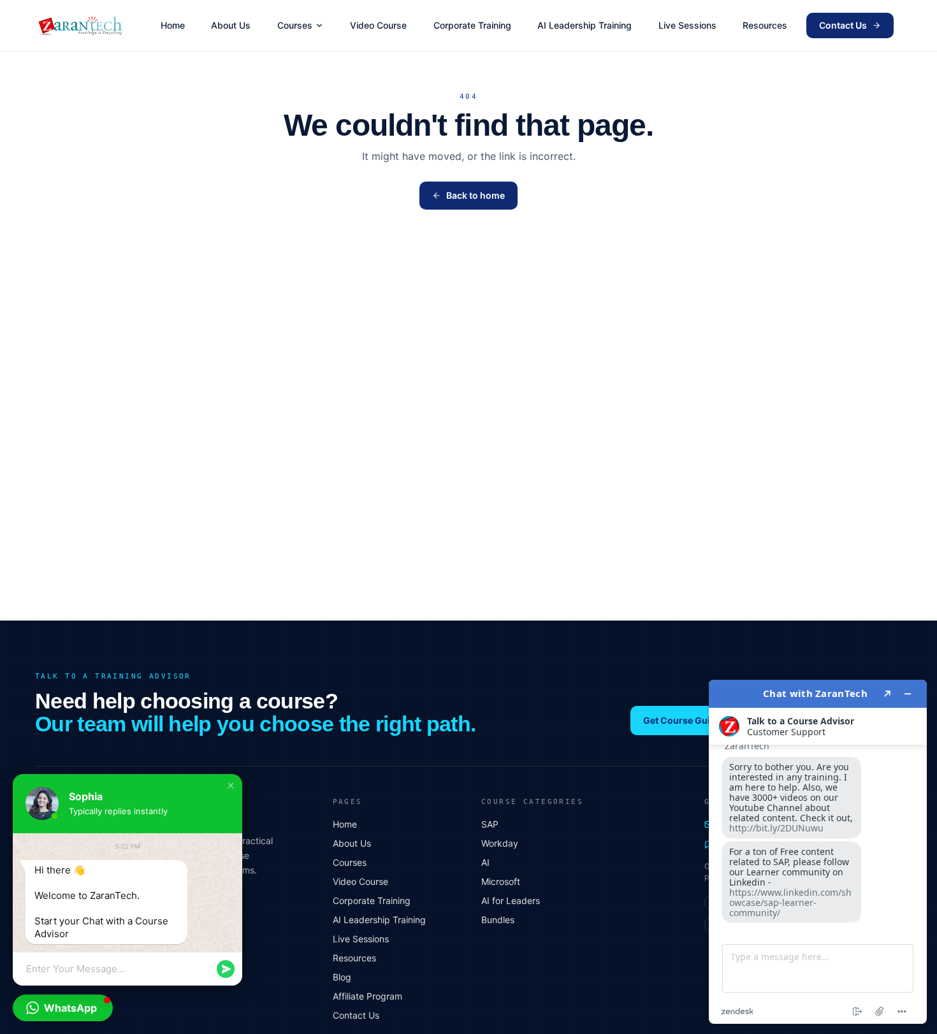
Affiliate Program (367, 996)
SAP (489, 824)
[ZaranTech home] (82, 25)
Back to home (475, 195)
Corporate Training (472, 25)
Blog (342, 977)
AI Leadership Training (584, 25)
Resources (765, 25)
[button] (230, 785)
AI (485, 862)
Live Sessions (687, 25)
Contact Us (843, 25)
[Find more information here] (818, 852)
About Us (231, 25)
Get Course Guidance (690, 720)
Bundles (497, 919)
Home (173, 25)
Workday (499, 843)
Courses (294, 25)
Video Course (378, 25)
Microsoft (500, 881)
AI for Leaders (510, 900)
